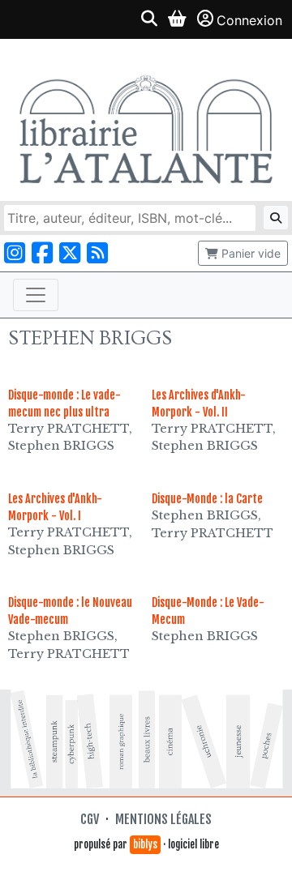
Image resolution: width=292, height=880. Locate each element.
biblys (145, 844)
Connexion (249, 20)
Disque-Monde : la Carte (207, 499)
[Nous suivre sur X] (69, 253)
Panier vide (249, 253)
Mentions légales (163, 819)
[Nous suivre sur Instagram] (14, 253)
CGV (89, 819)
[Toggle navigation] (35, 295)
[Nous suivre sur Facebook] (42, 253)
